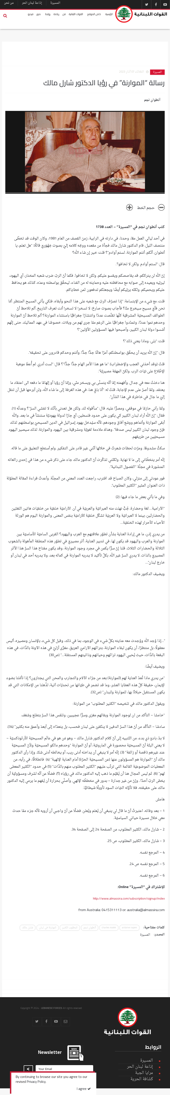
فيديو (30, 14)
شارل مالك (27, 927)
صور (39, 14)
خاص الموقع (94, 14)
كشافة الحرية (141, 1079)
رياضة (56, 14)
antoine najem (129, 927)
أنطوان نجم (152, 100)
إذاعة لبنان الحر (32, 3)
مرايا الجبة (144, 1073)
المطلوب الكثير (69, 927)
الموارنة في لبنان (47, 927)
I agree (82, 1089)
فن (64, 14)
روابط (47, 14)
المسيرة (55, 3)
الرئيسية (109, 14)
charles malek (109, 927)
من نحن (9, 3)
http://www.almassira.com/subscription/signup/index (129, 899)
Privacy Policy (36, 1082)
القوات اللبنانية (76, 14)
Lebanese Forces (141, 14)
